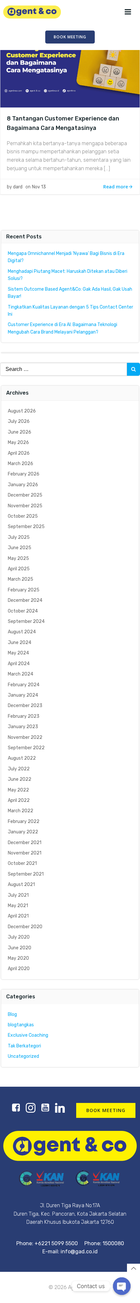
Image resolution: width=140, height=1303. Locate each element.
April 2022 (19, 800)
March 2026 (20, 463)
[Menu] (127, 12)
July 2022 (19, 769)
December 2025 (25, 495)
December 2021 (24, 842)
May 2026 (18, 442)
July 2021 (18, 895)
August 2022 (22, 758)
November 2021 (24, 853)
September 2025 (26, 526)
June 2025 (19, 547)
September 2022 (26, 748)
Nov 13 (39, 187)
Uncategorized (23, 1056)
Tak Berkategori (24, 1046)
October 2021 (22, 863)
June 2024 (19, 642)
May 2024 (18, 653)
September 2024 (26, 621)
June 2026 (19, 432)
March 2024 (20, 674)
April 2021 (18, 916)
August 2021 (21, 884)
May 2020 (18, 958)
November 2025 (25, 506)
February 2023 (23, 716)
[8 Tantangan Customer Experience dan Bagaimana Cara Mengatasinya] (70, 58)
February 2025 (23, 590)
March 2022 (20, 811)
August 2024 (22, 632)
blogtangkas (21, 1025)
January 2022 (23, 832)
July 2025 (19, 537)
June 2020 (19, 948)
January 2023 (23, 726)
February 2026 (23, 474)
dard (17, 187)
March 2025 (20, 579)
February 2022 (23, 821)
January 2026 (23, 484)
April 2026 (19, 453)
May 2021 (18, 905)
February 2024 (23, 685)
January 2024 (23, 695)
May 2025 (18, 558)
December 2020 (25, 927)
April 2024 (19, 663)
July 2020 (19, 937)
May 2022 (18, 790)
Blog (12, 1014)
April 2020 (19, 968)
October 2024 (23, 611)
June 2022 (19, 779)
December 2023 (25, 705)
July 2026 (19, 421)
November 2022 (25, 737)
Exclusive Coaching (28, 1035)
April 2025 (19, 569)
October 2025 (23, 516)
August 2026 (22, 411)
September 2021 (26, 874)
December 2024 (25, 600)
